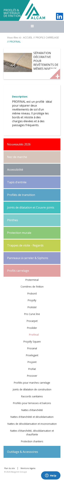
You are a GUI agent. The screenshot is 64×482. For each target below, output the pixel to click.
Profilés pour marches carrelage (32, 382)
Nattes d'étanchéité (32, 410)
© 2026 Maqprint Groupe (15, 472)
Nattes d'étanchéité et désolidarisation (32, 416)
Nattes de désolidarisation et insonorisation (32, 423)
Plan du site (9, 468)
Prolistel (32, 307)
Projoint (32, 362)
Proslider (32, 328)
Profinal (34, 334)
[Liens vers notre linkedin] (59, 16)
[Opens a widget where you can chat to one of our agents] (50, 475)
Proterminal (32, 279)
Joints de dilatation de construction (32, 389)
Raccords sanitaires (32, 396)
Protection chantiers (32, 441)
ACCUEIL (28, 37)
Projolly (32, 300)
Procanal (32, 348)
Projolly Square (32, 341)
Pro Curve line (32, 314)
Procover (32, 375)
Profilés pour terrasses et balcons (32, 403)
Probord (32, 293)
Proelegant (32, 355)
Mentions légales (28, 468)
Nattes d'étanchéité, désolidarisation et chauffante (32, 432)
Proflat (32, 369)
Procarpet (32, 321)
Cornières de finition (32, 286)
